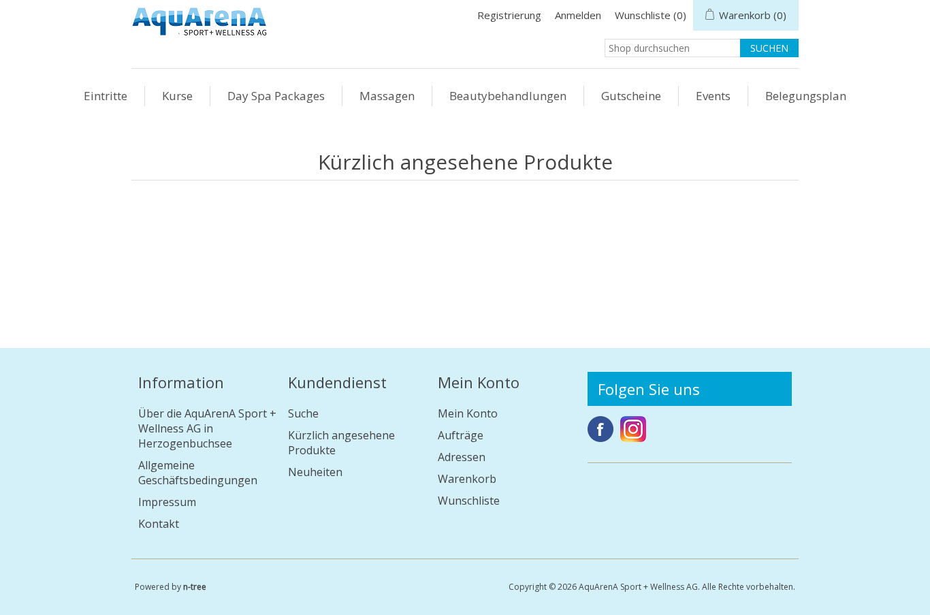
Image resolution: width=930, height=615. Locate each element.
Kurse (177, 96)
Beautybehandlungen (507, 96)
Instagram (633, 429)
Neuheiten (315, 471)
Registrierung (509, 15)
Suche (303, 413)
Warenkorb (467, 478)
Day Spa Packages (276, 96)
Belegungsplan (805, 96)
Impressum (167, 501)
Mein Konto (468, 413)
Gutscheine (631, 96)
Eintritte (105, 96)
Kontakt (158, 523)
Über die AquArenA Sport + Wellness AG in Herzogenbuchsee (207, 428)
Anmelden (578, 15)
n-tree (194, 587)
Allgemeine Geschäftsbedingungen (197, 473)
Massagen (387, 96)
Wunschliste (469, 500)
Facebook (600, 429)
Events (713, 96)
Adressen (461, 457)
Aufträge (460, 435)
